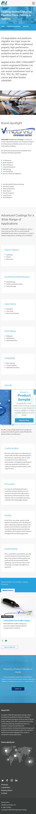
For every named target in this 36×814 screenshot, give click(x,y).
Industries (26, 26)
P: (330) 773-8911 (6, 807)
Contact (4, 793)
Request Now (24, 420)
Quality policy (5, 802)
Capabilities (5, 787)
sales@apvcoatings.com (8, 805)
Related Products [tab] (7, 590)
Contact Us (18, 689)
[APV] (4, 3)
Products (4, 785)
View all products (9, 647)
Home (2, 26)
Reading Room (6, 790)
